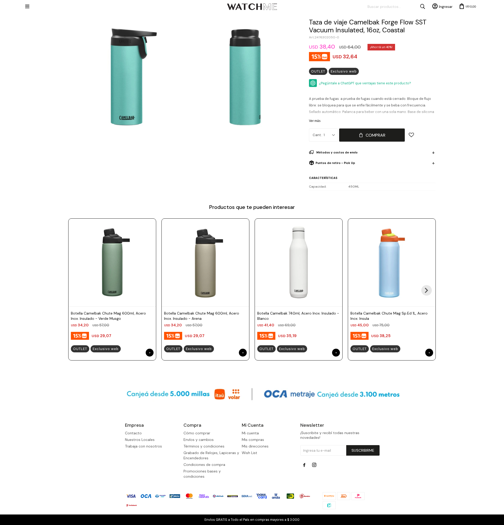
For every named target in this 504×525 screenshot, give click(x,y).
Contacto (133, 433)
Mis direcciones (255, 446)
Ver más (315, 121)
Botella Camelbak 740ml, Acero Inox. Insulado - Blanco (298, 316)
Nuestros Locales (140, 439)
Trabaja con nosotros (143, 446)
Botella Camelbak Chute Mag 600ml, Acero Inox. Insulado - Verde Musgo (108, 316)
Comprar (375, 135)
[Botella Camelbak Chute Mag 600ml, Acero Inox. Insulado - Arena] (205, 262)
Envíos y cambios (198, 439)
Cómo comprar (196, 433)
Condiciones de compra (204, 464)
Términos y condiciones (203, 446)
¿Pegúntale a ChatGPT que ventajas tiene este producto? (365, 83)
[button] (426, 290)
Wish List (249, 452)
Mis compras (253, 439)
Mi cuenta (250, 433)
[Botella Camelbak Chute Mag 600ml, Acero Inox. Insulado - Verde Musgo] (112, 262)
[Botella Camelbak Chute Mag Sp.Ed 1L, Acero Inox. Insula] (392, 262)
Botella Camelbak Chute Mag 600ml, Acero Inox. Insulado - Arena (201, 316)
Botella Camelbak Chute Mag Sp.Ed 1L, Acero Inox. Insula (389, 316)
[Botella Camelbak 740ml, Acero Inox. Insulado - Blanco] (299, 262)
